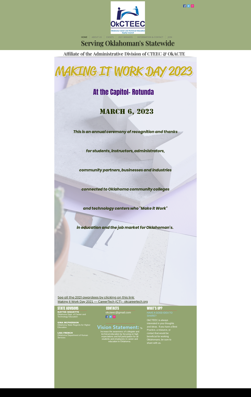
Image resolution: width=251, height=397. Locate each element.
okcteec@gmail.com (118, 312)
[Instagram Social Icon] (192, 5)
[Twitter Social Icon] (188, 5)
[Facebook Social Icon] (184, 5)
